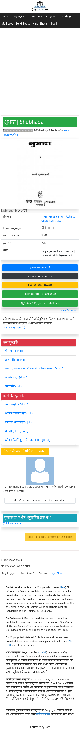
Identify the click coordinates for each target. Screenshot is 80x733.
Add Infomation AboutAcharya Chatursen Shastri (40, 500)
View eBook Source (40, 276)
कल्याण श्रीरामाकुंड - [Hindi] (20, 422)
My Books (7, 24)
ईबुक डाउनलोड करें (40, 267)
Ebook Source (67, 310)
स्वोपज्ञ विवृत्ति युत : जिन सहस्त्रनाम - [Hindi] (27, 440)
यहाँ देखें (42, 652)
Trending (65, 16)
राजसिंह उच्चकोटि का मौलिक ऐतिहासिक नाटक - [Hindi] (34, 368)
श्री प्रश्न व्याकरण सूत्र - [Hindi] (20, 413)
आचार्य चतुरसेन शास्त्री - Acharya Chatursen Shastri (58, 219)
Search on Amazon (40, 284)
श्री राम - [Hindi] (14, 351)
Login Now (56, 573)
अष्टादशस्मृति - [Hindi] (16, 404)
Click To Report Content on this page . (50, 537)
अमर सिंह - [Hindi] (15, 386)
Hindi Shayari (40, 24)
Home (5, 16)
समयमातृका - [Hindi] (16, 431)
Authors (37, 16)
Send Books (23, 24)
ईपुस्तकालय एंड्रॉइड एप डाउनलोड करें (40, 303)
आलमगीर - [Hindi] (15, 360)
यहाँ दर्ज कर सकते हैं (14, 328)
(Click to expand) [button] (13, 524)
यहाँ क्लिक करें (43, 714)
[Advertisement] (40, 69)
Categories (50, 16)
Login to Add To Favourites (40, 294)
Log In (54, 24)
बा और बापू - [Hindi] (16, 377)
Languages (17, 16)
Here (62, 587)
